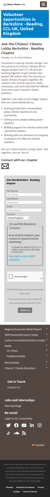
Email (9, 206)
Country (11, 214)
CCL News (12, 350)
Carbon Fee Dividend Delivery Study (25, 340)
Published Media (16, 356)
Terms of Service (30, 492)
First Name (12, 190)
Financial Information (25, 487)
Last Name (12, 198)
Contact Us (13, 387)
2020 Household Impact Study (21, 334)
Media (8, 346)
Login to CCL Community (18, 418)
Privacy (41, 487)
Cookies (16, 492)
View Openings (13, 405)
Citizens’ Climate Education (20, 368)
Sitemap (9, 487)
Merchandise (12, 362)
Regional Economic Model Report (23, 329)
